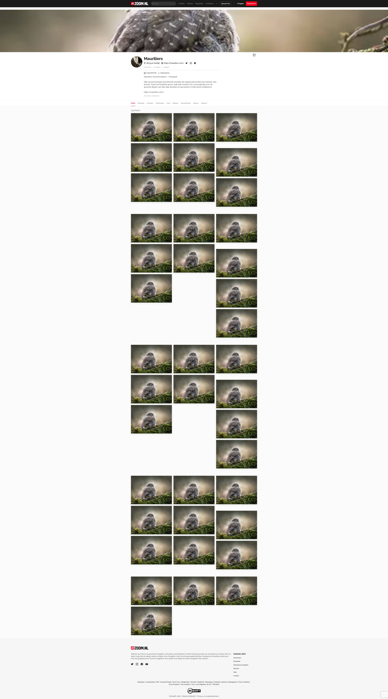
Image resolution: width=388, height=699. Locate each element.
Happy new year (139, 139)
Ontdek (182, 4)
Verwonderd (222, 305)
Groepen (150, 103)
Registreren (251, 3)
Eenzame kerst (138, 502)
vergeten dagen (224, 275)
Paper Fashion (180, 371)
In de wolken (222, 466)
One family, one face (226, 567)
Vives (193, 684)
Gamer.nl (224, 682)
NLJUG (209, 684)
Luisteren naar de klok (184, 401)
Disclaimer (236, 661)
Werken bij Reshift (189, 696)
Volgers (196, 103)
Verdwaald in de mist (226, 502)
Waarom (135, 401)
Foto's (133, 103)
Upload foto (225, 3)
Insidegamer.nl (233, 682)
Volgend (204, 103)
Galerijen (141, 103)
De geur (177, 199)
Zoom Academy (174, 684)
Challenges (160, 103)
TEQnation (215, 684)
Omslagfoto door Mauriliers (141, 12)
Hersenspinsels (138, 532)
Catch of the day (181, 240)
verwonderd (179, 603)
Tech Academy (185, 684)
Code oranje (222, 436)
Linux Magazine (201, 684)
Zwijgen (220, 406)
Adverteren (237, 658)
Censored (221, 603)
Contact (236, 676)
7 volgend (165, 67)
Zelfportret (222, 335)
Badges (175, 103)
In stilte (135, 270)
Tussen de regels (182, 562)
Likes (168, 103)
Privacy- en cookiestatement (208, 696)
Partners (236, 668)
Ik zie (176, 270)
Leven (134, 240)
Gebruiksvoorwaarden (240, 665)
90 (218, 204)
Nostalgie (178, 532)
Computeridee (150, 682)
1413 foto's (147, 67)
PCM (157, 682)
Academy (209, 4)
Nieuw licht (179, 169)
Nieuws (190, 4)
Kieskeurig (141, 682)
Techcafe (193, 682)
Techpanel (216, 682)
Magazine (199, 4)
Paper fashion (138, 371)
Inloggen (240, 3)
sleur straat (179, 139)
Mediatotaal (185, 682)
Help (235, 672)
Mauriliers (139, 115)
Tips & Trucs (176, 682)
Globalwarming (139, 199)
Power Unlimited (244, 682)
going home (222, 240)
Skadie (135, 633)
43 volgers (157, 67)
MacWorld (200, 682)
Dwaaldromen (138, 169)
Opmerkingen (186, 103)
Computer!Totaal (165, 682)
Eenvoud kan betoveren (142, 300)
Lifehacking (209, 682)
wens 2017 (136, 431)
